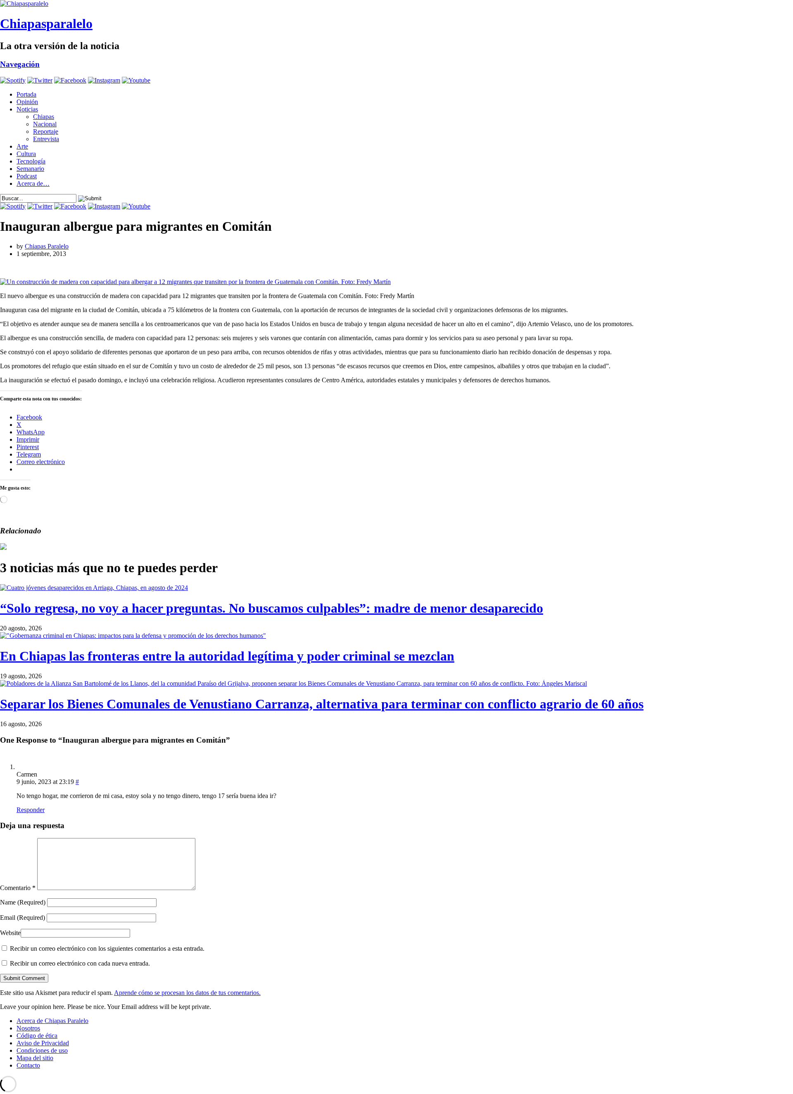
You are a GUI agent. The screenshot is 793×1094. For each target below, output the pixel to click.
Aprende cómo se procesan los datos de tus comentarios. (187, 992)
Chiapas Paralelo (47, 246)
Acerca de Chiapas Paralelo (52, 1020)
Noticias (27, 109)
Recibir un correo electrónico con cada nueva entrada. (80, 963)
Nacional (45, 124)
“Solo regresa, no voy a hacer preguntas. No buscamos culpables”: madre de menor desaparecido (271, 608)
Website (10, 932)
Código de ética (37, 1035)
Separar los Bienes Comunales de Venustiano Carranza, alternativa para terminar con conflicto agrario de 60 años (321, 703)
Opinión (27, 101)
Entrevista (46, 138)
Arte (22, 146)
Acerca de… (33, 183)
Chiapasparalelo (46, 23)
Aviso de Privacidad (43, 1043)
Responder (31, 809)
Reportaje (45, 131)
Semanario (30, 168)
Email (22, 917)
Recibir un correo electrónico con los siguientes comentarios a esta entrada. (107, 948)
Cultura (26, 153)
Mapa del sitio (35, 1057)
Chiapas (43, 116)
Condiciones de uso (42, 1050)
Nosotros (28, 1028)
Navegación (20, 64)
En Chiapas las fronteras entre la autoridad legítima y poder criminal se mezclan (227, 656)
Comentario (18, 887)
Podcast (27, 176)
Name (22, 902)
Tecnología (31, 161)
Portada (26, 94)
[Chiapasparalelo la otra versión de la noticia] (396, 3)
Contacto (28, 1065)
